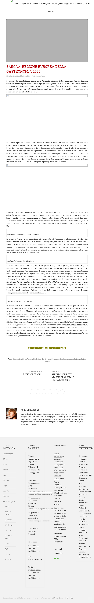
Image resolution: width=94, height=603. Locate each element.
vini (61, 467)
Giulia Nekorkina (24, 76)
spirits (56, 478)
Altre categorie (9, 501)
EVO (6, 549)
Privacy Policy (58, 598)
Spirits (6, 491)
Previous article (32, 373)
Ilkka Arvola (27, 359)
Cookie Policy (69, 598)
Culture (8, 530)
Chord (7, 554)
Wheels (8, 560)
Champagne (8, 454)
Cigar (5, 485)
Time (7, 544)
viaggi (56, 473)
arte (55, 470)
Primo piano (40, 76)
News (7, 506)
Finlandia (17, 359)
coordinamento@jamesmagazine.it (43, 509)
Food (33, 76)
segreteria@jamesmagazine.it (40, 521)
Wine (5, 459)
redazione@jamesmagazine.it (40, 494)
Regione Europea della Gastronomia (59, 359)
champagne (58, 464)
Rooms (6, 480)
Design (6, 496)
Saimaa (77, 359)
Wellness (8, 525)
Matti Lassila (38, 359)
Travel (5, 470)
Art (4, 475)
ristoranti (62, 470)
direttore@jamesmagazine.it (40, 491)
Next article (63, 375)
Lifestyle (8, 520)
